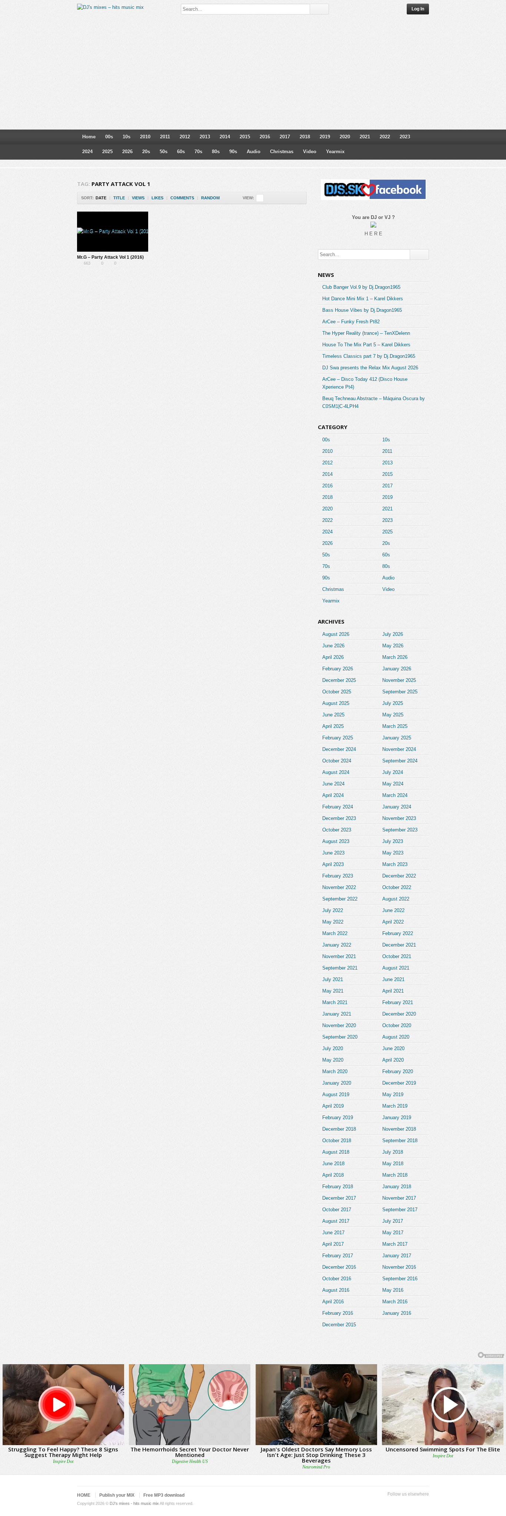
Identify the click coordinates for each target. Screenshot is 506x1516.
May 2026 (392, 645)
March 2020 (334, 1071)
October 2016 (336, 1278)
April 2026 (333, 657)
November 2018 (399, 1129)
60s (181, 151)
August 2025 (335, 703)
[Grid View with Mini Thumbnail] (268, 198)
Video (309, 151)
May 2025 (392, 715)
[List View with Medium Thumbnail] (291, 198)
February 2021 (397, 1002)
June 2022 (393, 910)
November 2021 (339, 956)
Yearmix (335, 151)
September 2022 (339, 899)
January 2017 (396, 1255)
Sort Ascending (225, 198)
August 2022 (395, 899)
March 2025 (394, 726)
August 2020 (395, 1037)
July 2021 (332, 979)
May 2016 (392, 1290)
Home (89, 137)
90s (233, 151)
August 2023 (335, 841)
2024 (87, 151)
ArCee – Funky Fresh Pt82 (351, 321)
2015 (245, 137)
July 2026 (392, 634)
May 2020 (332, 1060)
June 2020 (393, 1048)
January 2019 (396, 1117)
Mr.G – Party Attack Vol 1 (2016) (110, 257)
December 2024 (339, 749)
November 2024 (399, 749)
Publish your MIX (116, 1495)
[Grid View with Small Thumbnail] (260, 198)
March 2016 (394, 1301)
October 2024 (336, 761)
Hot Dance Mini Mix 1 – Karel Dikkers (362, 298)
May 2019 (392, 1094)
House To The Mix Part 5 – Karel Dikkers (366, 344)
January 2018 (396, 1186)
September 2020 (339, 1037)
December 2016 (339, 1267)
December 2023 (339, 818)
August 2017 (335, 1221)
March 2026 (394, 657)
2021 (365, 137)
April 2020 (393, 1060)
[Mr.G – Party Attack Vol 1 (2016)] (112, 231)
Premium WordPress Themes (424, 1503)
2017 (285, 137)
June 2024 (333, 784)
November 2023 (399, 818)
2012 (185, 137)
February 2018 (337, 1186)
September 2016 (399, 1278)
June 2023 (333, 853)
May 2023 (392, 853)
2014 (225, 137)
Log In (418, 9)
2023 (405, 137)
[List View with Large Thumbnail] (299, 198)
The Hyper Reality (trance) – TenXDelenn (366, 333)
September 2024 (399, 761)
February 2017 (337, 1255)
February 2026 (337, 669)
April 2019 (333, 1106)
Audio (253, 151)
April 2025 (333, 726)
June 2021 (393, 979)
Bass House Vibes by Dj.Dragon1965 (362, 310)
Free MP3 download (163, 1495)
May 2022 (332, 922)
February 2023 (337, 876)
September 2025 (399, 692)
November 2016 (399, 1267)
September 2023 (399, 830)
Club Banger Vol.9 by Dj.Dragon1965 (361, 287)
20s (146, 151)
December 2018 (339, 1129)
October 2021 (396, 956)
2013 (205, 137)
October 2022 (396, 887)
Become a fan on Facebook (400, 1503)
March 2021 (334, 1002)
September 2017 (399, 1209)
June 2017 (333, 1232)
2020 (345, 137)
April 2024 (333, 795)
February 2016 (337, 1313)
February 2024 (337, 807)
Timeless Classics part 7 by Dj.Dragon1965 (368, 356)
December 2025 (339, 680)
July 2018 (392, 1152)
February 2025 (337, 738)
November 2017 (399, 1198)
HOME (83, 1495)
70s (198, 151)
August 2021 (395, 968)
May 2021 (332, 991)
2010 (145, 137)
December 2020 (399, 1014)
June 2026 (333, 645)
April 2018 (333, 1175)
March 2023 (394, 864)
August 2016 (335, 1290)
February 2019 (337, 1117)
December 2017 (339, 1198)
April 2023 (333, 864)
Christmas (281, 151)
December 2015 (339, 1324)
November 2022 (339, 887)
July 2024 (392, 772)
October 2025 (336, 692)
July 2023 (392, 841)
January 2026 (396, 669)
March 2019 (394, 1106)
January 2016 (396, 1313)
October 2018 (336, 1140)
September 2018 (399, 1140)
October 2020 (396, 1025)
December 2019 (399, 1083)
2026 (127, 151)
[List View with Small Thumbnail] (283, 198)
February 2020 (397, 1071)
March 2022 (334, 933)
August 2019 (335, 1094)
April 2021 (393, 991)
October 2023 (336, 830)
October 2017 (336, 1209)
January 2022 (336, 945)
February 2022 (397, 933)
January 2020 (336, 1083)
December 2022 (399, 876)
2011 (165, 137)
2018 (305, 137)
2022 (385, 137)
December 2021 (399, 945)
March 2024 (394, 795)
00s (109, 137)
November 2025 (399, 680)
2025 (107, 151)
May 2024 (392, 784)
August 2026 (335, 634)
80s (216, 151)
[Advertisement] (253, 74)
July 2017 (392, 1221)
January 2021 (336, 1014)
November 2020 (339, 1025)
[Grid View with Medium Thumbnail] (275, 198)
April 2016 (333, 1301)
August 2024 (335, 772)
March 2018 (394, 1175)
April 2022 (393, 922)
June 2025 (333, 715)
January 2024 (396, 807)
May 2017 (392, 1232)
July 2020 (332, 1048)
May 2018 (392, 1163)
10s (126, 137)
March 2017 (394, 1244)
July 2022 (332, 910)
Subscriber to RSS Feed (412, 1503)
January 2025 (396, 738)
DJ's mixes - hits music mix (134, 1503)
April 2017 (333, 1244)
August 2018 (335, 1152)
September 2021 (339, 968)
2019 (325, 137)
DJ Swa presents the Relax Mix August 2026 (370, 367)
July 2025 (392, 703)
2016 (265, 137)
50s (163, 151)
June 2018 (333, 1163)
